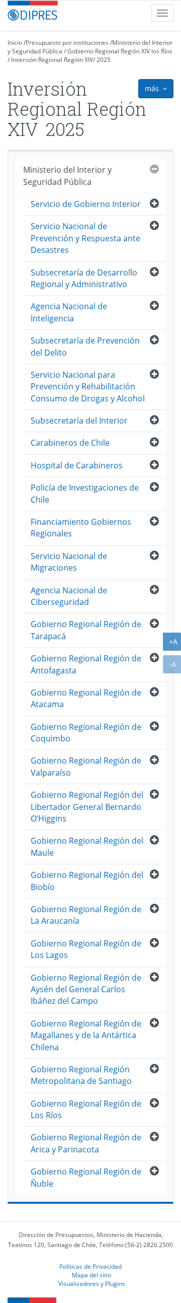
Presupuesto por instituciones (67, 42)
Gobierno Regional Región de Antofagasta (86, 664)
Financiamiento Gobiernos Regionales (81, 527)
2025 (104, 59)
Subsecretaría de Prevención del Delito (85, 346)
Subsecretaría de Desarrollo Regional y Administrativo (84, 278)
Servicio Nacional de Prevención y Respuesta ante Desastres (85, 238)
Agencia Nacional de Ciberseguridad (69, 596)
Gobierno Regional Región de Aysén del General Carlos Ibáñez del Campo (86, 989)
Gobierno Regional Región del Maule (87, 846)
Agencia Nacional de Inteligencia (69, 312)
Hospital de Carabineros (77, 465)
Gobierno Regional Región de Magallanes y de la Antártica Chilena (86, 1035)
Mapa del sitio (91, 1275)
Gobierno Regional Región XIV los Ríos (119, 51)
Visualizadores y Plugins (91, 1283)
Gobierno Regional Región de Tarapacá (86, 630)
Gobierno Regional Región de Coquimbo (86, 732)
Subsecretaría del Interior (79, 420)
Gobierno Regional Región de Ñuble (86, 1177)
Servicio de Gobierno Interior (86, 204)
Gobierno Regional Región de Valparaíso (86, 766)
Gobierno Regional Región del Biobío (87, 880)
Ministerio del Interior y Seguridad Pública (67, 175)
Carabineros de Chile (70, 442)
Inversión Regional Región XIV (52, 59)
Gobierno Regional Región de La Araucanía (86, 915)
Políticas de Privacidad (90, 1266)
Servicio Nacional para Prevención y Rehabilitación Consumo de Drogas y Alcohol (88, 386)
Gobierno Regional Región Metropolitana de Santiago (81, 1075)
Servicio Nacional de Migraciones (69, 562)
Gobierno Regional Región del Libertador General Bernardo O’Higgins (87, 806)
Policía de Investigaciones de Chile (85, 493)
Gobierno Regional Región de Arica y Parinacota (86, 1143)
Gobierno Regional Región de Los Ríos (86, 1109)
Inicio (15, 42)
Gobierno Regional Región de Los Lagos (86, 949)
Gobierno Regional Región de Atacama (86, 698)
